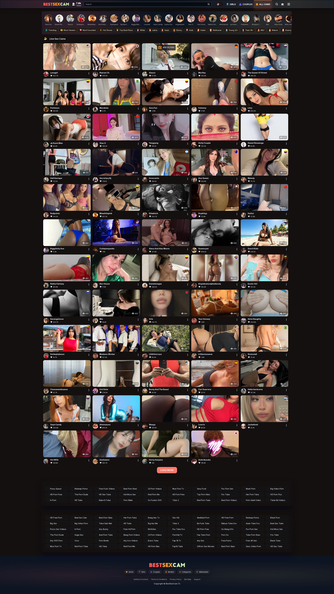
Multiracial (217, 30)
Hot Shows (107, 30)
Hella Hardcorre (255, 389)
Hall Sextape (56, 178)
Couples (247, 4)
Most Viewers (69, 30)
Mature (275, 30)
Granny (288, 30)
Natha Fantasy (57, 284)
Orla (151, 319)
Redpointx (55, 213)
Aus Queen (203, 178)
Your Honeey (204, 319)
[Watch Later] (282, 4)
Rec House (105, 284)
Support (197, 579)
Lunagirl (54, 73)
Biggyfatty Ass (57, 249)
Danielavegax (155, 284)
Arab (191, 30)
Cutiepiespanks (107, 249)
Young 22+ (233, 30)
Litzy (250, 108)
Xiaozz (152, 73)
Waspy (152, 425)
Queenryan (203, 249)
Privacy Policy (175, 579)
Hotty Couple (204, 143)
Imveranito (154, 178)
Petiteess (54, 108)
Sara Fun (153, 108)
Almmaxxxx (105, 425)
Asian (167, 30)
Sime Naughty (254, 319)
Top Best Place (126, 30)
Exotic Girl (252, 284)
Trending (52, 30)
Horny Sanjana (156, 460)
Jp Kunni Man (56, 143)
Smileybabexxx (57, 354)
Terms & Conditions (159, 579)
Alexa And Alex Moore (159, 249)
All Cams (264, 4)
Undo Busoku (204, 460)
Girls (233, 4)
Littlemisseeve (205, 354)
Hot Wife (54, 460)
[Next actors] (289, 18)
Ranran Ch (104, 73)
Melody (251, 178)
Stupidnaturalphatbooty (209, 284)
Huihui (251, 213)
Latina (154, 30)
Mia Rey (202, 73)
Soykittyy (202, 213)
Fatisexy (202, 108)
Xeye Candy (55, 425)
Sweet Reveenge (256, 143)
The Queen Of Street (257, 73)
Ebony (179, 30)
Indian (203, 30)
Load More (167, 470)
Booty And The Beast (159, 389)
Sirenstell (252, 354)
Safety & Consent (141, 579)
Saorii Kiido (253, 249)
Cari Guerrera (204, 389)
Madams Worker (107, 354)
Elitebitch (153, 213)
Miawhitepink (106, 213)
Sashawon (104, 460)
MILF (263, 30)
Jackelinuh (253, 425)
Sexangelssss (57, 319)
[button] (166, 47)
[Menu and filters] (289, 4)
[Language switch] (219, 4)
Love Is (201, 425)
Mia (101, 319)
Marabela (104, 108)
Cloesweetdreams (59, 389)
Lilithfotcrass (155, 354)
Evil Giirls (104, 389)
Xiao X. (103, 143)
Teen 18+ (249, 30)
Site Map (187, 579)
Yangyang (153, 143)
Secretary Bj (105, 178)
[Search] (208, 4)
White (142, 30)
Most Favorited (89, 30)
